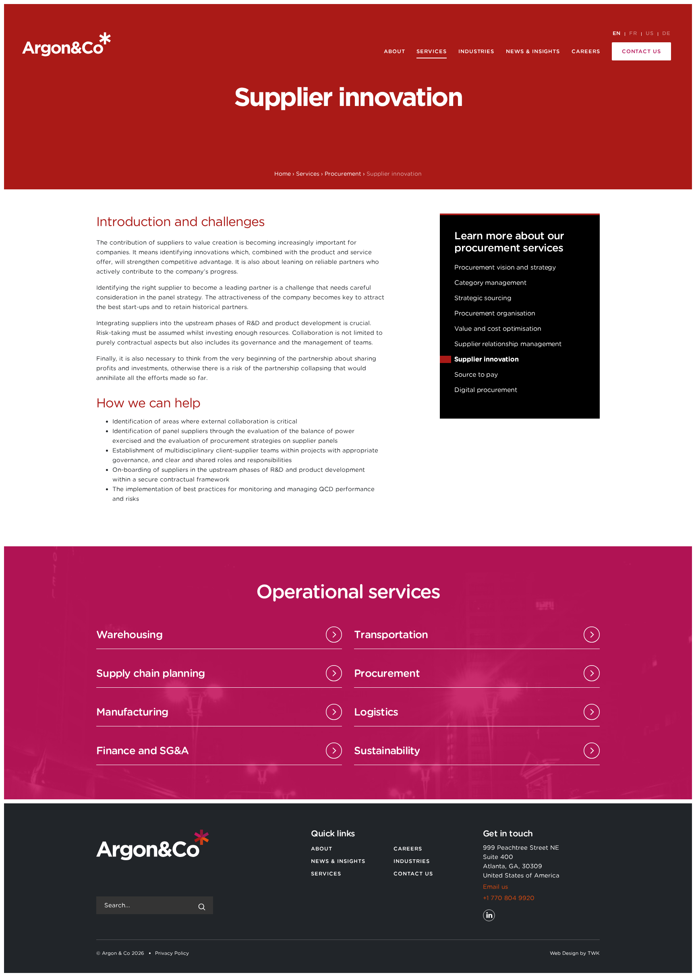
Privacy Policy (172, 953)
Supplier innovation (486, 359)
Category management (490, 282)
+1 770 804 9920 (508, 898)
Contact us (641, 51)
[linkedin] (489, 915)
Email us (495, 886)
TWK (594, 953)
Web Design (564, 953)
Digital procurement (485, 390)
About (394, 51)
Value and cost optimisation (497, 328)
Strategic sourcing (482, 298)
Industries (476, 51)
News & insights (533, 51)
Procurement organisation (494, 313)
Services (431, 51)
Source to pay (476, 374)
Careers (586, 51)
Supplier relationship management (507, 344)
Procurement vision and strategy (505, 267)
